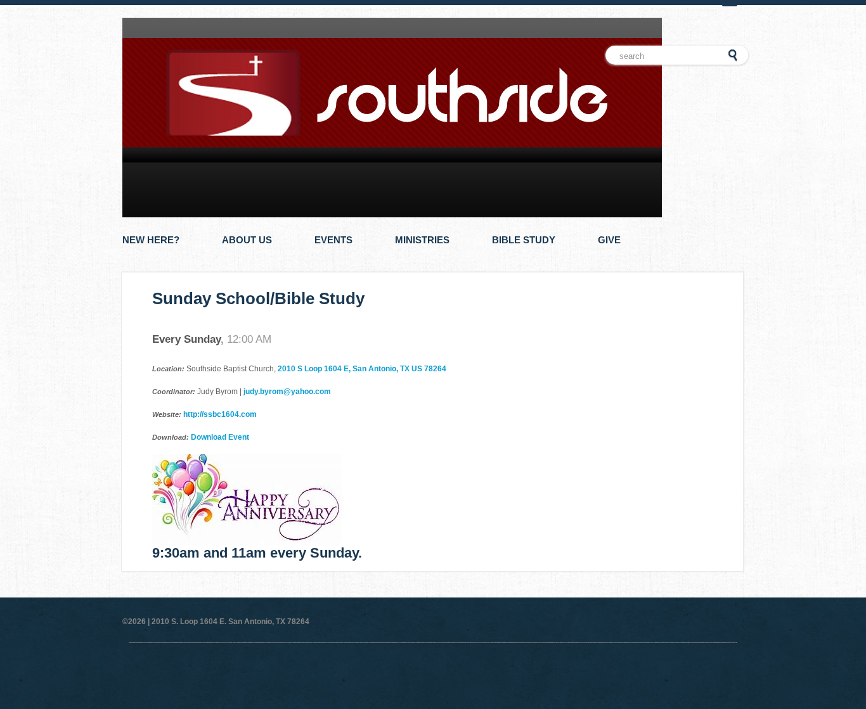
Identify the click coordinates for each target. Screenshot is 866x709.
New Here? (150, 240)
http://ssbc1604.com (220, 414)
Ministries (422, 240)
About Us (247, 240)
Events (333, 240)
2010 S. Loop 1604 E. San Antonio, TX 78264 (230, 621)
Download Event (220, 437)
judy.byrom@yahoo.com (287, 391)
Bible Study (523, 240)
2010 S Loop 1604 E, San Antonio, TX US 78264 (362, 368)
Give (609, 240)
